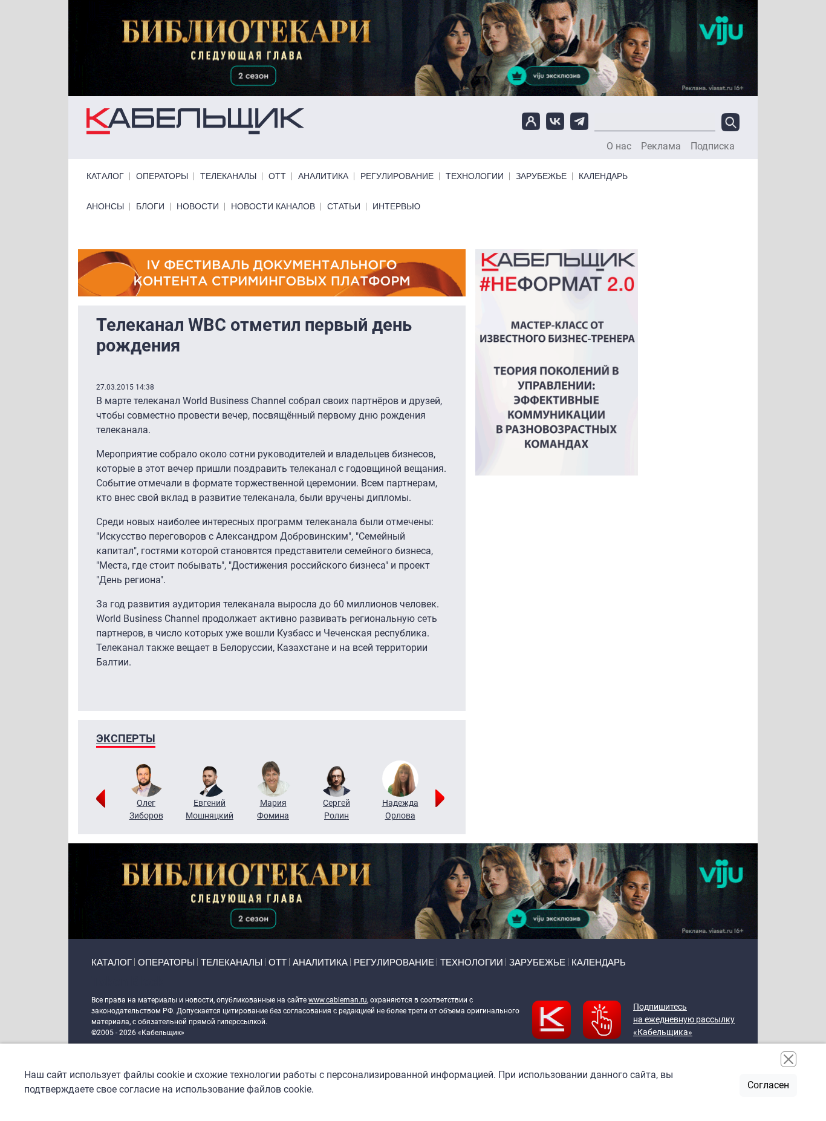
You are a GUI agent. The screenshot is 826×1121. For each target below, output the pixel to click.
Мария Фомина (273, 809)
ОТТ (277, 176)
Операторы (162, 176)
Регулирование (397, 176)
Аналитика (323, 176)
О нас (618, 146)
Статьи (343, 207)
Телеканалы (228, 176)
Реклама (661, 146)
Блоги (150, 207)
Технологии (475, 176)
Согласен (768, 1085)
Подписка (713, 146)
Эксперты (125, 738)
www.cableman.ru (337, 1000)
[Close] (788, 1059)
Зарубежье (541, 176)
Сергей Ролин (336, 809)
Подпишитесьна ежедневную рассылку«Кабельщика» (684, 1019)
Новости (198, 207)
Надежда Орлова (400, 809)
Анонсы (105, 207)
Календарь (603, 176)
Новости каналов (273, 207)
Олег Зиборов (146, 809)
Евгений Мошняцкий (209, 809)
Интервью (396, 207)
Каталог (105, 176)
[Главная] (195, 121)
